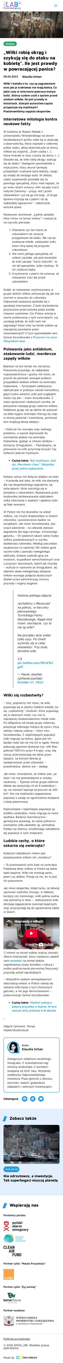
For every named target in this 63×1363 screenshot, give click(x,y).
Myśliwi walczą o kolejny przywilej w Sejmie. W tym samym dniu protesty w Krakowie (34, 1006)
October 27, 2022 (30, 682)
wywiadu (16, 960)
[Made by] (26, 1357)
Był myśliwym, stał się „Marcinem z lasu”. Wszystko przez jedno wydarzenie (34, 464)
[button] (24, 1099)
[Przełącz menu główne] (55, 6)
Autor (25, 1045)
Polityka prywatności (17, 1338)
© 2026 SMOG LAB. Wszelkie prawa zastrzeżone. (26, 1347)
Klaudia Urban (32, 76)
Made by (9, 1357)
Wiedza (10, 43)
